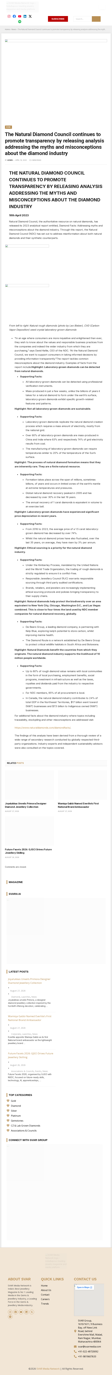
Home (7, 29)
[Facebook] (14, 16)
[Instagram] (9, 16)
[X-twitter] (30, 16)
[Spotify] (19, 21)
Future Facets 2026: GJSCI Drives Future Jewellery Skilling (28, 851)
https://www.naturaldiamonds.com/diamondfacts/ (42, 727)
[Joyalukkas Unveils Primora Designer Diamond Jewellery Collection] (29, 785)
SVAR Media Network (48, 1368)
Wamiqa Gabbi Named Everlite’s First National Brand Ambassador (78, 805)
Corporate (16, 1034)
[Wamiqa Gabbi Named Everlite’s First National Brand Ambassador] (82, 785)
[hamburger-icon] (102, 7)
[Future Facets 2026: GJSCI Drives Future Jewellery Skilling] (29, 831)
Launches (25, 996)
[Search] (96, 19)
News (14, 29)
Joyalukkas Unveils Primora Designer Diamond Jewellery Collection (26, 805)
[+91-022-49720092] (89, 1351)
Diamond (15, 996)
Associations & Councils (22, 1071)
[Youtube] (19, 16)
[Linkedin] (24, 16)
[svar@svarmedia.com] (89, 1346)
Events (38, 1071)
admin (10, 160)
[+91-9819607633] (89, 1356)
